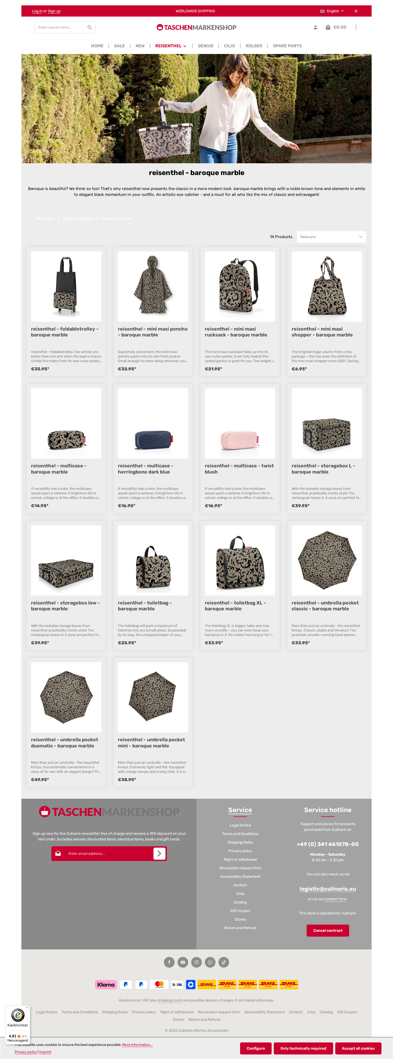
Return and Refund (240, 928)
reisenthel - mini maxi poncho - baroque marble (153, 332)
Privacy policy (240, 851)
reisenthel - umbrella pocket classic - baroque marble (325, 606)
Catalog (240, 902)
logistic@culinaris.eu (328, 889)
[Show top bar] (356, 27)
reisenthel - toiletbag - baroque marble (145, 606)
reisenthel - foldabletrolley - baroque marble (65, 332)
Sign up (54, 11)
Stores (240, 919)
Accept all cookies (358, 1048)
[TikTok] (223, 962)
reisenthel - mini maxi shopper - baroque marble (322, 332)
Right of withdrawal (240, 859)
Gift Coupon (240, 911)
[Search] (90, 27)
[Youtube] (183, 962)
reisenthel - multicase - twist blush (239, 469)
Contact (240, 885)
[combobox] (59, 27)
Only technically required (303, 1048)
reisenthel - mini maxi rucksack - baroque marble (236, 332)
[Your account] (315, 27)
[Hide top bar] (356, 11)
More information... (137, 1045)
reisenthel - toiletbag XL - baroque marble (235, 606)
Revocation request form (240, 868)
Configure (256, 1048)
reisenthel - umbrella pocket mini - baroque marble (151, 742)
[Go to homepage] (196, 27)
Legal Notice (240, 825)
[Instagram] (196, 962)
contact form (336, 899)
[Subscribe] (159, 854)
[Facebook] (169, 962)
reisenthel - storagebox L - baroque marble (323, 469)
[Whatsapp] (210, 962)
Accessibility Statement (240, 876)
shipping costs (169, 1000)
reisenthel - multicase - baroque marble (59, 469)
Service (240, 810)
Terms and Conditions (240, 834)
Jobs (240, 893)
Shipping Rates (240, 842)
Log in (37, 11)
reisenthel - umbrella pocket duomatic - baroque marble (64, 742)
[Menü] (27, 1009)
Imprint (45, 1052)
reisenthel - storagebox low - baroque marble (65, 606)
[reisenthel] (171, 46)
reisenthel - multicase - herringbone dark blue (146, 469)
